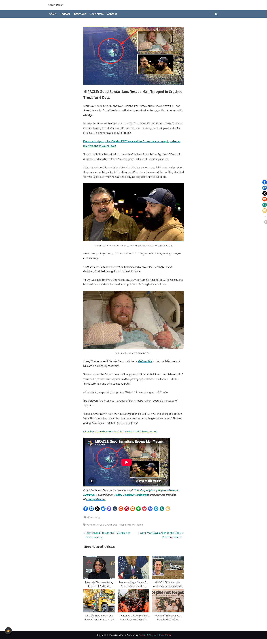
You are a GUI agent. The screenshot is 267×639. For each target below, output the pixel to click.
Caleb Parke (56, 5)
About (52, 14)
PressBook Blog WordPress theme (154, 635)
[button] (85, 508)
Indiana (122, 524)
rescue (139, 524)
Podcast (65, 14)
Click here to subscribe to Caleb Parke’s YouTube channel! (120, 431)
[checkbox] (8, 630)
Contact (112, 14)
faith (102, 524)
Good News (97, 14)
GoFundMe (145, 361)
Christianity (92, 524)
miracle (131, 524)
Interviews (80, 14)
